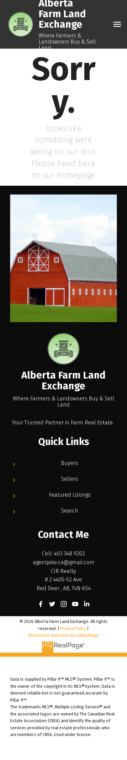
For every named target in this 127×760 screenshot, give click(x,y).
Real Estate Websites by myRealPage (63, 635)
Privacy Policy (73, 628)
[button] (41, 604)
